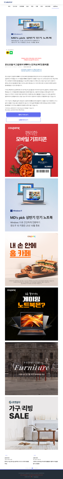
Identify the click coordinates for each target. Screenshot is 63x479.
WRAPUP (36, 476)
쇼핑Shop (55, 6)
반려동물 (22, 6)
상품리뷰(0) (7, 457)
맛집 (32, 6)
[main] (8, 2)
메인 (9, 6)
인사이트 (15, 6)
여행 (37, 6)
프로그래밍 (47, 6)
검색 (6, 455)
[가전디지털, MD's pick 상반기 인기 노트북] (31, 30)
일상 (27, 6)
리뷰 (41, 6)
